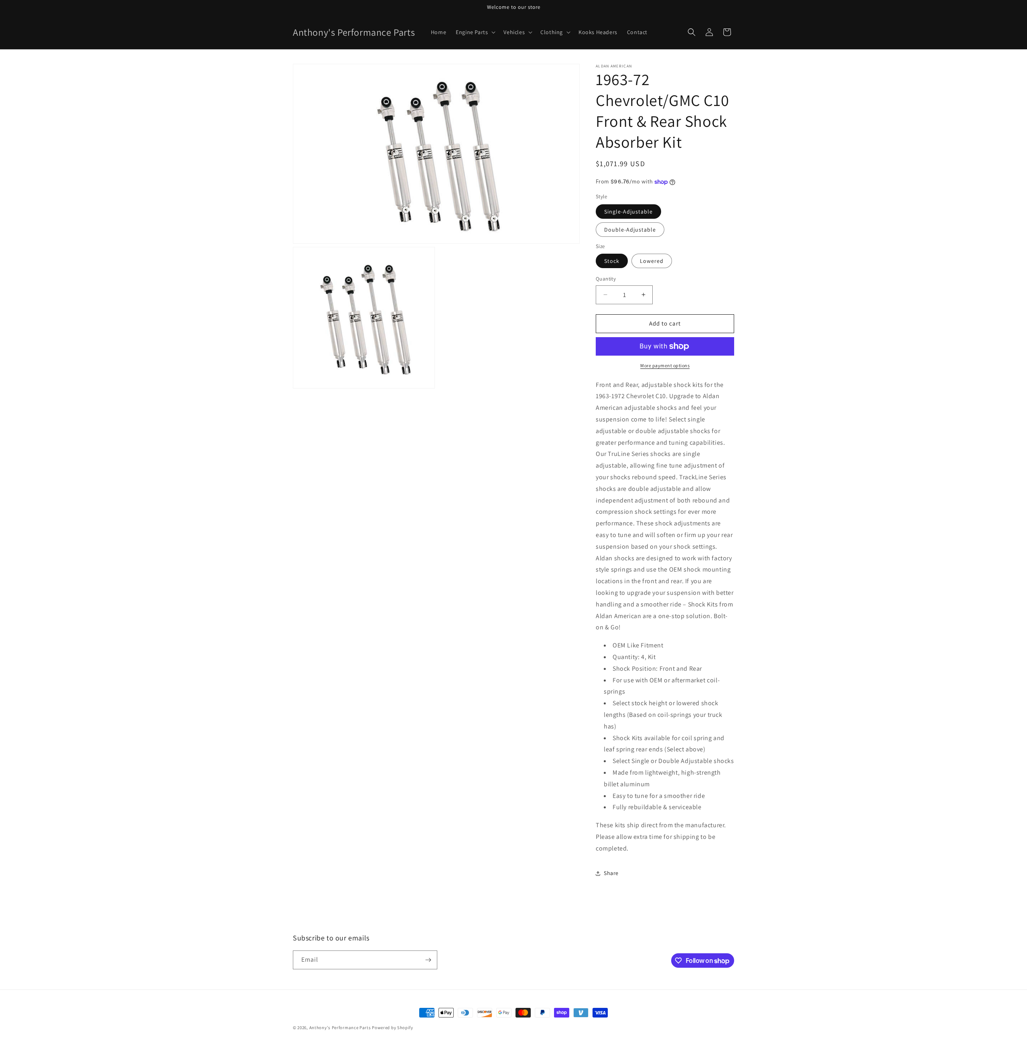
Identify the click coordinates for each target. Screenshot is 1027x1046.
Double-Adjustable (630, 229)
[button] (475, 32)
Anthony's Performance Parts (340, 1027)
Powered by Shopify (392, 1027)
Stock (611, 261)
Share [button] (611, 873)
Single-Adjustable (628, 211)
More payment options (665, 365)
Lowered (652, 261)
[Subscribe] (428, 959)
